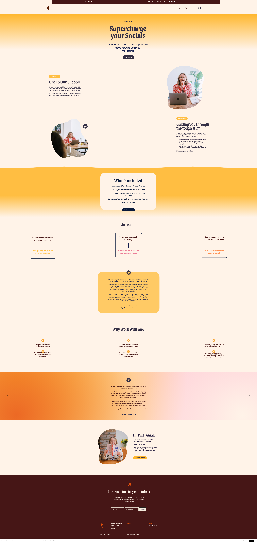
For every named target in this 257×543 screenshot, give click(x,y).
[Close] (255, 541)
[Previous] (9, 396)
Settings (245, 541)
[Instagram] (172, 1)
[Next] (247, 396)
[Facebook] (174, 1)
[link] (200, 8)
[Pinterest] (170, 1)
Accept (251, 541)
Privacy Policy (53, 541)
